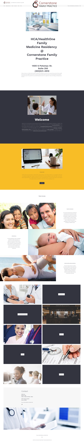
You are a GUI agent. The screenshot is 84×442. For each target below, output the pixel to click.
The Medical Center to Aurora (46, 126)
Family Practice (70, 208)
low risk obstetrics (56, 124)
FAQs (30, 129)
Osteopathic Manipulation (70, 263)
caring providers (50, 129)
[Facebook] (22, 404)
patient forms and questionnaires (39, 130)
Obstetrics (14, 235)
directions (55, 127)
